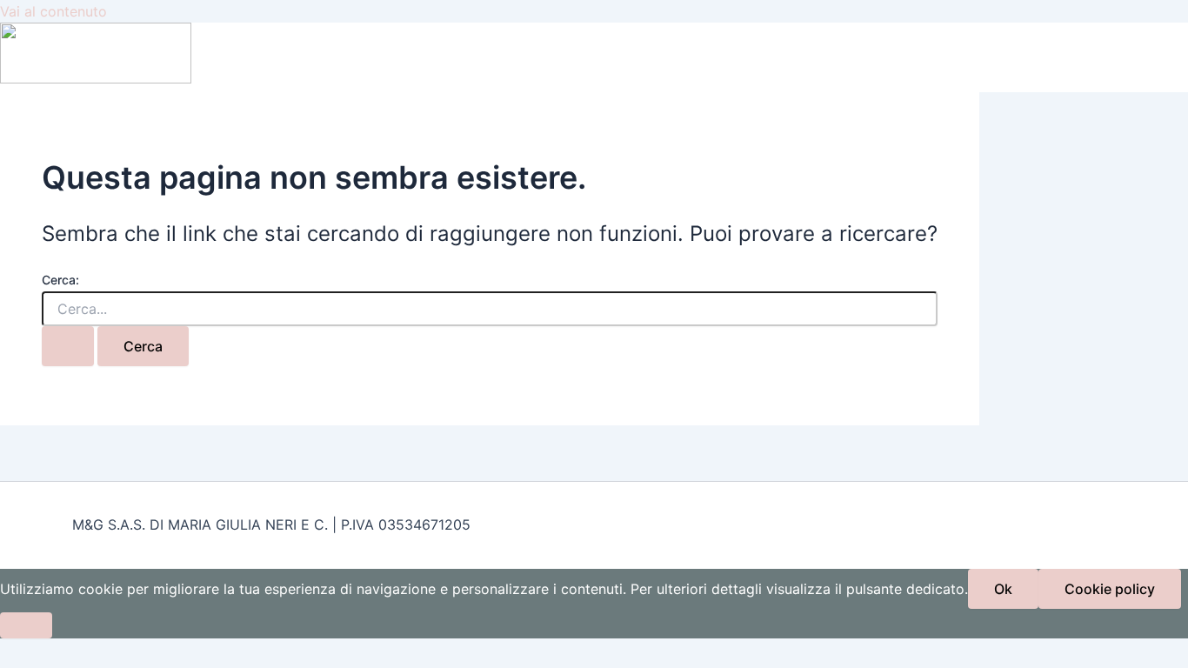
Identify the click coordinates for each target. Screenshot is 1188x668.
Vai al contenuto (53, 11)
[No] (26, 625)
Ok (1003, 589)
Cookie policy (1110, 589)
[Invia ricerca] (68, 346)
